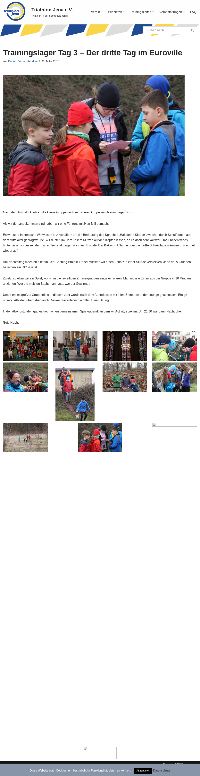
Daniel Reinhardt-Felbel (23, 61)
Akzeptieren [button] (143, 770)
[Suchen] (192, 30)
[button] (102, 12)
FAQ (193, 12)
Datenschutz (161, 770)
